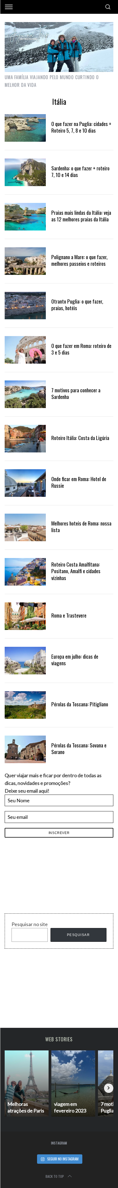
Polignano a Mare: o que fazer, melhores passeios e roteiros (79, 260)
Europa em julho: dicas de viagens (74, 660)
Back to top (55, 1176)
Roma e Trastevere (68, 615)
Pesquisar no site (30, 924)
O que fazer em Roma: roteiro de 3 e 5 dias (81, 349)
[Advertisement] (46, 877)
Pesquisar (78, 935)
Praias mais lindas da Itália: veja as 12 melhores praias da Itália (81, 216)
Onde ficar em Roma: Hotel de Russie (78, 482)
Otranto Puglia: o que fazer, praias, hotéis (77, 304)
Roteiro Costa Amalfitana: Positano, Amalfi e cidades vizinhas (75, 571)
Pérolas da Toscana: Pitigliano (79, 704)
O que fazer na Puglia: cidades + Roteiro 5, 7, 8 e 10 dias (81, 127)
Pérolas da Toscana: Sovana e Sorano (78, 748)
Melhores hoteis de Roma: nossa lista (81, 526)
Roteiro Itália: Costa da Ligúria (80, 437)
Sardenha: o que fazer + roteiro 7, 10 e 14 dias (80, 171)
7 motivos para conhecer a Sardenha (75, 393)
